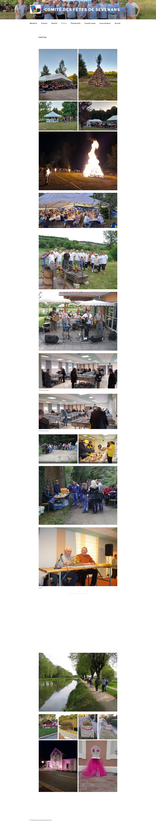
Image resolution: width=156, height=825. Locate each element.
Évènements (75, 23)
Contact (44, 23)
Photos (64, 23)
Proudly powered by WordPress (40, 820)
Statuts (54, 23)
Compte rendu (89, 23)
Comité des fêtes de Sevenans (82, 9)
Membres (33, 23)
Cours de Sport (105, 23)
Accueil (117, 23)
